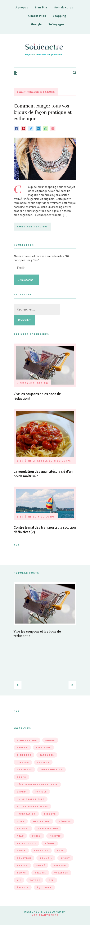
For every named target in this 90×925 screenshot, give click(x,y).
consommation (51, 769)
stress (22, 865)
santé (21, 850)
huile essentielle (30, 799)
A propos (21, 7)
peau (20, 836)
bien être (24, 755)
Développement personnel (37, 784)
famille (41, 791)
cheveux (43, 762)
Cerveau (23, 762)
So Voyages (56, 24)
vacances (61, 872)
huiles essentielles (32, 806)
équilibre (44, 887)
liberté (50, 813)
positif (55, 836)
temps (21, 872)
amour (50, 740)
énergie (22, 887)
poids (36, 836)
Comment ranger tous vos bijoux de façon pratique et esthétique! (43, 112)
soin (60, 850)
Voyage (35, 880)
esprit (22, 791)
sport (65, 858)
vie (19, 880)
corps (21, 777)
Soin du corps (63, 7)
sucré (40, 865)
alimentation (27, 740)
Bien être (41, 7)
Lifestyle (36, 24)
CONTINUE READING (32, 226)
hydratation (26, 813)
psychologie (26, 843)
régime (50, 843)
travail (40, 872)
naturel (23, 828)
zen (51, 880)
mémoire (64, 821)
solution (24, 858)
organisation (47, 828)
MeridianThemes (45, 915)
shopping (41, 850)
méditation (41, 821)
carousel (47, 755)
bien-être (43, 747)
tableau (60, 865)
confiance (24, 769)
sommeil (46, 858)
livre (21, 821)
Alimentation (37, 16)
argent (22, 747)
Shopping (59, 16)
